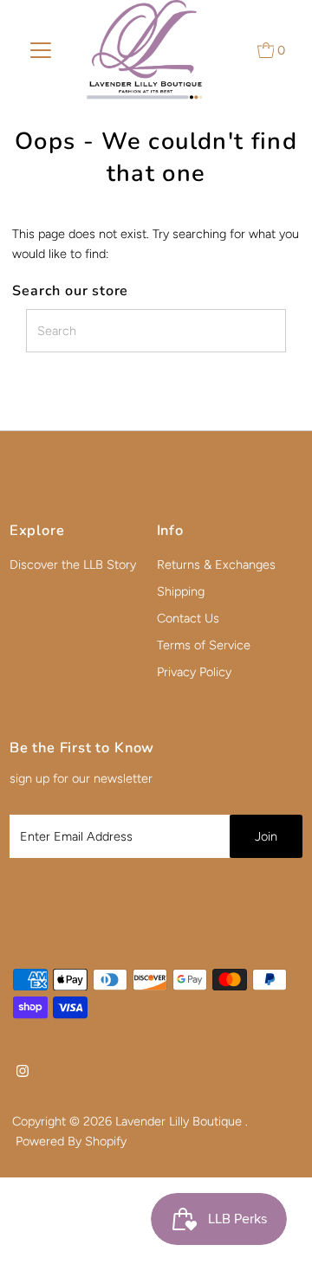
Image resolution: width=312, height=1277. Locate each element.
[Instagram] (22, 1072)
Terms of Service (203, 645)
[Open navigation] (41, 50)
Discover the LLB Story (73, 564)
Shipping (181, 591)
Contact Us (188, 618)
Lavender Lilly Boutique (180, 1121)
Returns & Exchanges (216, 564)
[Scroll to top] (277, 1242)
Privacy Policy (194, 672)
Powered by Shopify (71, 1141)
